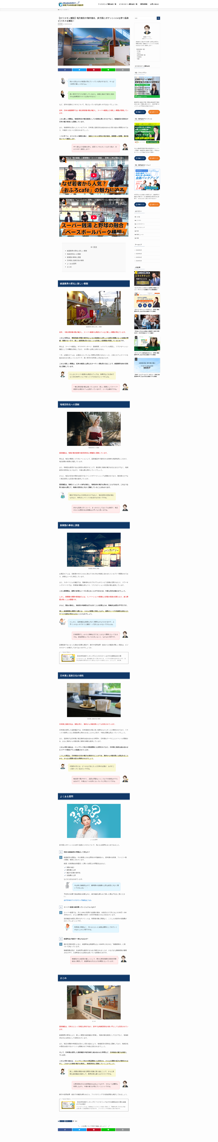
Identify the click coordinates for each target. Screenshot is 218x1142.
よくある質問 (71, 264)
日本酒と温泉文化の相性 (75, 260)
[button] (65, 69)
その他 (138, 217)
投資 (137, 231)
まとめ (69, 267)
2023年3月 (139, 260)
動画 (76, 1121)
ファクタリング (140, 227)
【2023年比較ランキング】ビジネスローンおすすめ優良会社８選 (98, 656)
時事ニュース (69, 1121)
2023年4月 (139, 257)
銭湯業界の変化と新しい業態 (77, 251)
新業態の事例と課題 (74, 257)
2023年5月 (139, 253)
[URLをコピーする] (123, 69)
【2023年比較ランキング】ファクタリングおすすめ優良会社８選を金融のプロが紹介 (101, 1103)
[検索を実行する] (158, 18)
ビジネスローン (140, 224)
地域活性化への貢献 (74, 254)
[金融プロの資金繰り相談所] (71, 4)
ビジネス (62, 1121)
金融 (137, 238)
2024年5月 (139, 250)
